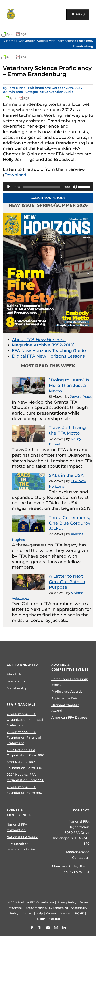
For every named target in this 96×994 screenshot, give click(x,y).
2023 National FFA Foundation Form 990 (24, 765)
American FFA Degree (69, 717)
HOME (79, 913)
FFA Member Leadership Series (21, 846)
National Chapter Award (65, 708)
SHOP (41, 919)
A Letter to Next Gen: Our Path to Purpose (67, 582)
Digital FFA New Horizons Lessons (48, 356)
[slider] (84, 186)
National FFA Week (22, 837)
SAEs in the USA (66, 475)
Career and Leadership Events (69, 682)
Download (15, 174)
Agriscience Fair (64, 698)
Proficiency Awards (66, 692)
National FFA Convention (17, 827)
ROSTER (54, 919)
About (39, 339)
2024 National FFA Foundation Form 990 (24, 790)
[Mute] (75, 187)
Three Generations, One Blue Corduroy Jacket (69, 523)
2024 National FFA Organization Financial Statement (25, 719)
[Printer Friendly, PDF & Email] (14, 34)
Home (10, 40)
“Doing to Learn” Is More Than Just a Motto (69, 385)
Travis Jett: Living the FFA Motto (67, 430)
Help (39, 913)
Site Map (65, 913)
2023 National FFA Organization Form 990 (25, 753)
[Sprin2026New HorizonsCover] (48, 214)
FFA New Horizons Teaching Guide (49, 350)
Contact (27, 913)
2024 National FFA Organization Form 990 (25, 777)
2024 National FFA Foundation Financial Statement (24, 737)
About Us (14, 674)
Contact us (80, 858)
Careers (51, 913)
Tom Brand (17, 88)
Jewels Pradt (81, 396)
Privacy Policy (66, 902)
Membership (17, 688)
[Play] (8, 187)
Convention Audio (32, 40)
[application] (48, 186)
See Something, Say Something (47, 907)
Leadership (16, 681)
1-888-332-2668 (77, 852)
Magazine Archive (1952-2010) (43, 345)
